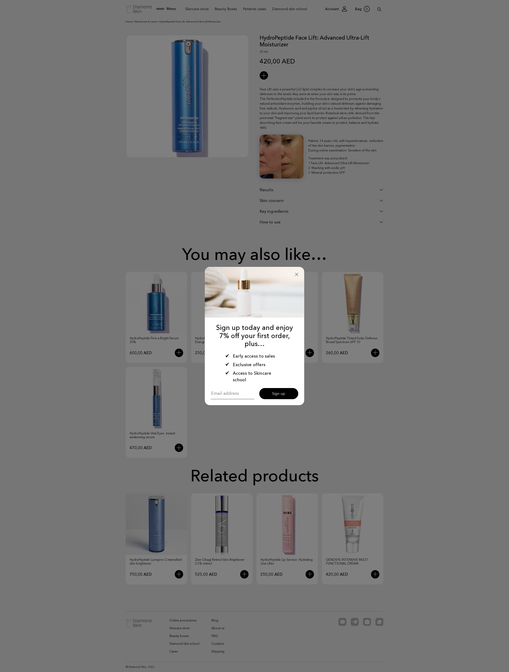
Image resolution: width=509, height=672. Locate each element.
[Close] (296, 274)
